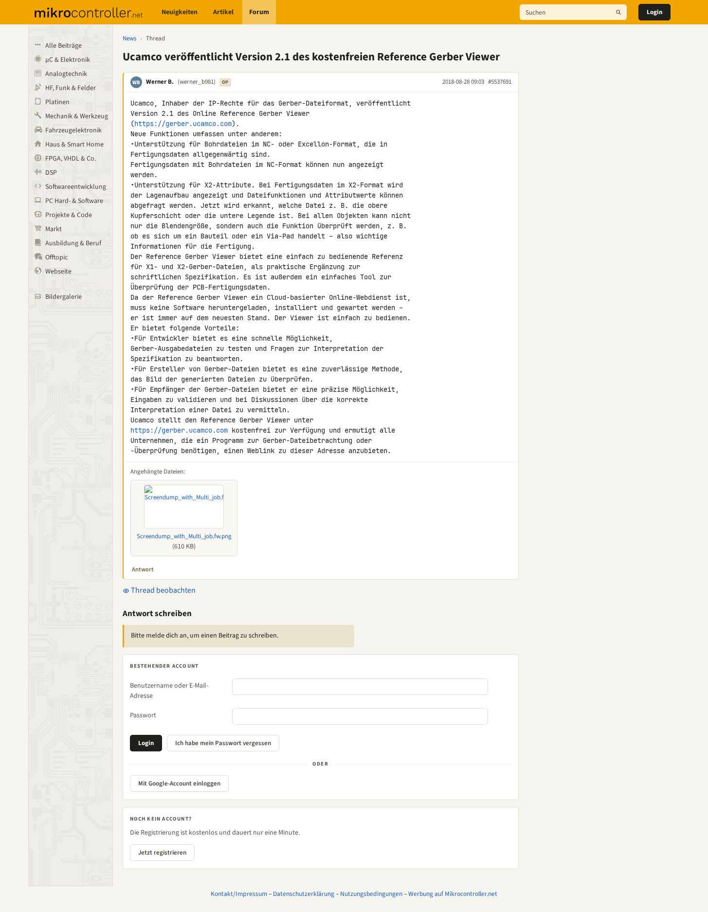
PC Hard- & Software (74, 201)
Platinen (57, 102)
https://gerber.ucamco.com (183, 123)
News (129, 38)
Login (654, 12)
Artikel (223, 12)
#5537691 (499, 81)
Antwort (143, 569)
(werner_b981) (197, 81)
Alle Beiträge (63, 46)
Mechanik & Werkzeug (76, 116)
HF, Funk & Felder (70, 88)
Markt (53, 229)
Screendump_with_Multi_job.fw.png (184, 536)
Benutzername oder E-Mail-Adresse (169, 691)
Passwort (143, 715)
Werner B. (160, 81)
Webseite (58, 271)
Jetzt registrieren (162, 852)
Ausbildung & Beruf (73, 243)
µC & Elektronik (67, 60)
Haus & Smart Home (74, 144)
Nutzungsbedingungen (371, 893)
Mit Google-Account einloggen (179, 783)
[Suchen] (618, 12)
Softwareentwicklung (75, 187)
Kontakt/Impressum (239, 893)
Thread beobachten (162, 590)
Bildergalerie (63, 297)
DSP (51, 173)
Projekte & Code (68, 215)
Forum (259, 12)
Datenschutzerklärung (303, 893)
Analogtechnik (66, 74)
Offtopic (56, 257)
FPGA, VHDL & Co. (70, 159)
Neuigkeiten (180, 12)
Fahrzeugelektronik (73, 130)
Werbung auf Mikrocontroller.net (452, 893)
